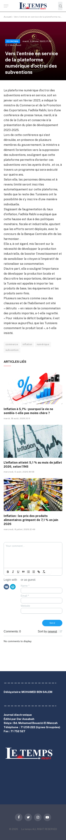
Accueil (8, 17)
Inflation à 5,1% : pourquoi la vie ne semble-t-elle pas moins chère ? (28, 411)
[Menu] (6, 6)
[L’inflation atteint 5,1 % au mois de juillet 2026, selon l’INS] (33, 441)
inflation (27, 344)
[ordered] (28, 572)
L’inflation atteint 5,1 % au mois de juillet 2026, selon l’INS (33, 464)
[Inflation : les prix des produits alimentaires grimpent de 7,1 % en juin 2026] (33, 494)
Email (25, 595)
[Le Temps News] (33, 6)
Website (25, 605)
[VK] (6, 586)
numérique (43, 344)
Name (25, 585)
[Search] (60, 6)
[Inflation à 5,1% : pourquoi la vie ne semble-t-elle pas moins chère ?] (33, 387)
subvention (12, 350)
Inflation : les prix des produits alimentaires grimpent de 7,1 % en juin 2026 (31, 520)
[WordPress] (13, 586)
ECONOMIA (13, 41)
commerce (12, 344)
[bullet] (33, 572)
